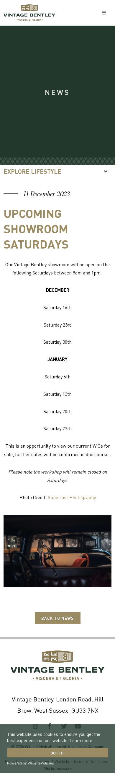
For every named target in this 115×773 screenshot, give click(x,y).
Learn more (81, 740)
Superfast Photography (72, 497)
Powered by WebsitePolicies (30, 763)
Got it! (57, 752)
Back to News (57, 618)
